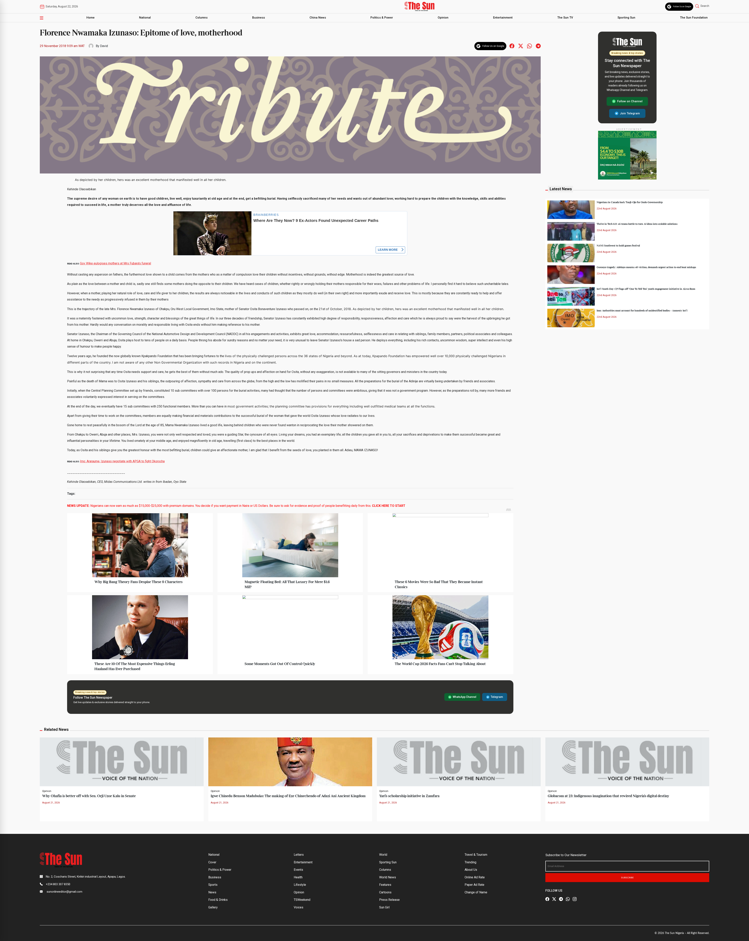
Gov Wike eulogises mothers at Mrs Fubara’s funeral (115, 263)
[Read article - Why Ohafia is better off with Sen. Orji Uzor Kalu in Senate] (122, 761)
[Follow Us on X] (554, 899)
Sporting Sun (626, 17)
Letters (299, 855)
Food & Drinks (218, 900)
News (212, 892)
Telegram (497, 696)
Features (385, 885)
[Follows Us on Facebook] (511, 46)
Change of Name (476, 892)
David (104, 46)
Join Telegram (630, 113)
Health (298, 877)
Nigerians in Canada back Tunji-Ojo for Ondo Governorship (630, 202)
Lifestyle (300, 885)
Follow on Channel (630, 101)
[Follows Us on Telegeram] (538, 46)
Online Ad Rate (475, 877)
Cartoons (385, 892)
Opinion (443, 17)
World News (387, 877)
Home (90, 17)
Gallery (213, 907)
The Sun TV (565, 17)
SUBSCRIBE (627, 877)
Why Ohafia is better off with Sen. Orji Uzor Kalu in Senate (89, 796)
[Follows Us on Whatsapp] (529, 46)
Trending (470, 862)
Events (298, 870)
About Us (471, 870)
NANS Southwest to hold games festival (618, 245)
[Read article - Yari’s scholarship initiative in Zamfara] (459, 761)
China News (318, 17)
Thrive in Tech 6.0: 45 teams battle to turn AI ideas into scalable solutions (637, 224)
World (383, 855)
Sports (212, 885)
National (145, 17)
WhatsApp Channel (464, 696)
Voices (298, 907)
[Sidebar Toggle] (41, 18)
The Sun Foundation (694, 17)
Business (258, 17)
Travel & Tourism (476, 855)
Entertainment (503, 17)
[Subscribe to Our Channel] (561, 899)
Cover (212, 862)
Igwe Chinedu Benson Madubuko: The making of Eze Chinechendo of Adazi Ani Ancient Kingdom (288, 796)
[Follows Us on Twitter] (520, 46)
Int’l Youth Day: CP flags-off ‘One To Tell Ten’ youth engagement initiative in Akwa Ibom (646, 289)
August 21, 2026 (51, 802)
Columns (201, 17)
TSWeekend (302, 900)
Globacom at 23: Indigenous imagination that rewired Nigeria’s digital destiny (608, 796)
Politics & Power (381, 17)
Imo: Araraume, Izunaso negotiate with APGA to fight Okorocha (122, 461)
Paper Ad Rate (474, 885)
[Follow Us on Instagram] (575, 899)
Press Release (389, 900)
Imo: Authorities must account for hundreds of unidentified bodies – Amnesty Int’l (642, 310)
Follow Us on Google (682, 6)
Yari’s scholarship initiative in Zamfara (409, 796)
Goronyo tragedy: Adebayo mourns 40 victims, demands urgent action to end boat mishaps (646, 267)
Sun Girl (384, 907)
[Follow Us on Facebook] (547, 899)
